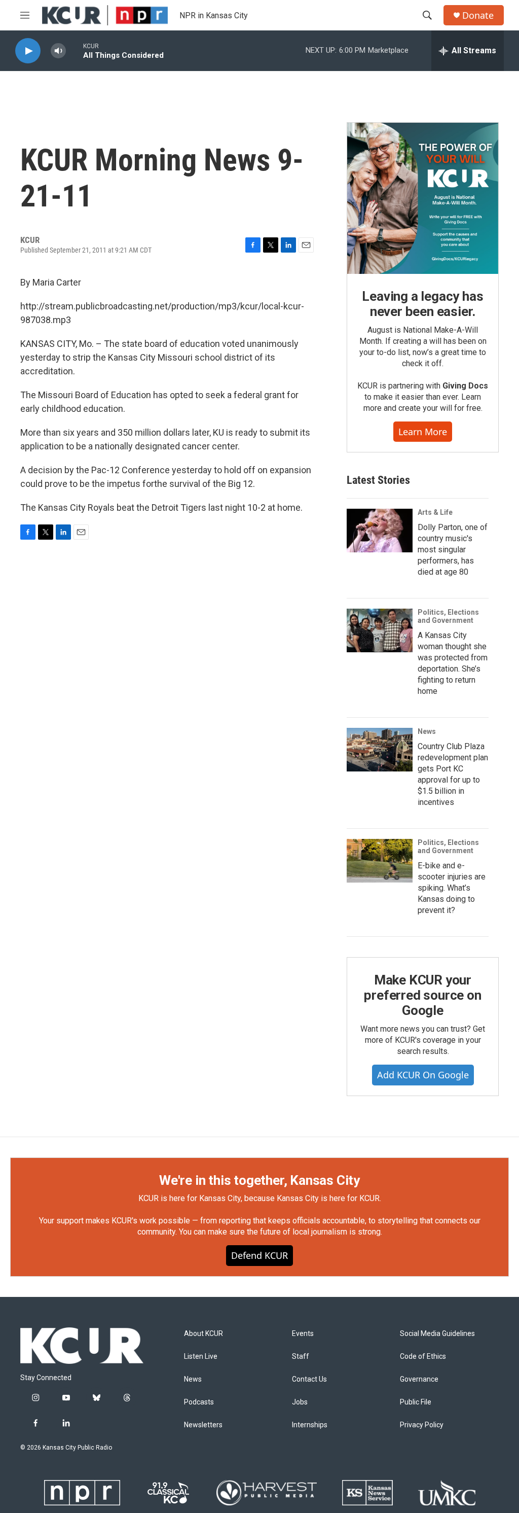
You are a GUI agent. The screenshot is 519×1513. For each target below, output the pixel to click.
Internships (309, 1425)
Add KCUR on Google (423, 1075)
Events (303, 1334)
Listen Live (200, 1356)
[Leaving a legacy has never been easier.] (422, 198)
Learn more (422, 432)
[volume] (58, 51)
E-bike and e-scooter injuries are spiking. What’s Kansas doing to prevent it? (452, 888)
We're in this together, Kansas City (259, 1180)
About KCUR (203, 1334)
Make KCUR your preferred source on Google (422, 995)
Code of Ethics (423, 1356)
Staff (300, 1356)
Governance (419, 1379)
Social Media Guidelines (437, 1334)
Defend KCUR (259, 1255)
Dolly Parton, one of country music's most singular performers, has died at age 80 (453, 549)
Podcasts (199, 1402)
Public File (415, 1402)
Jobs (300, 1402)
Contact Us (309, 1379)
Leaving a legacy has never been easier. (422, 304)
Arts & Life (435, 512)
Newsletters (203, 1425)
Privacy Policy (421, 1425)
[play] (28, 51)
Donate (478, 15)
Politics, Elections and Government (448, 616)
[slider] (74, 50)
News (427, 731)
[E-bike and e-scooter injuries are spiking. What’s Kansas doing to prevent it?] (380, 861)
